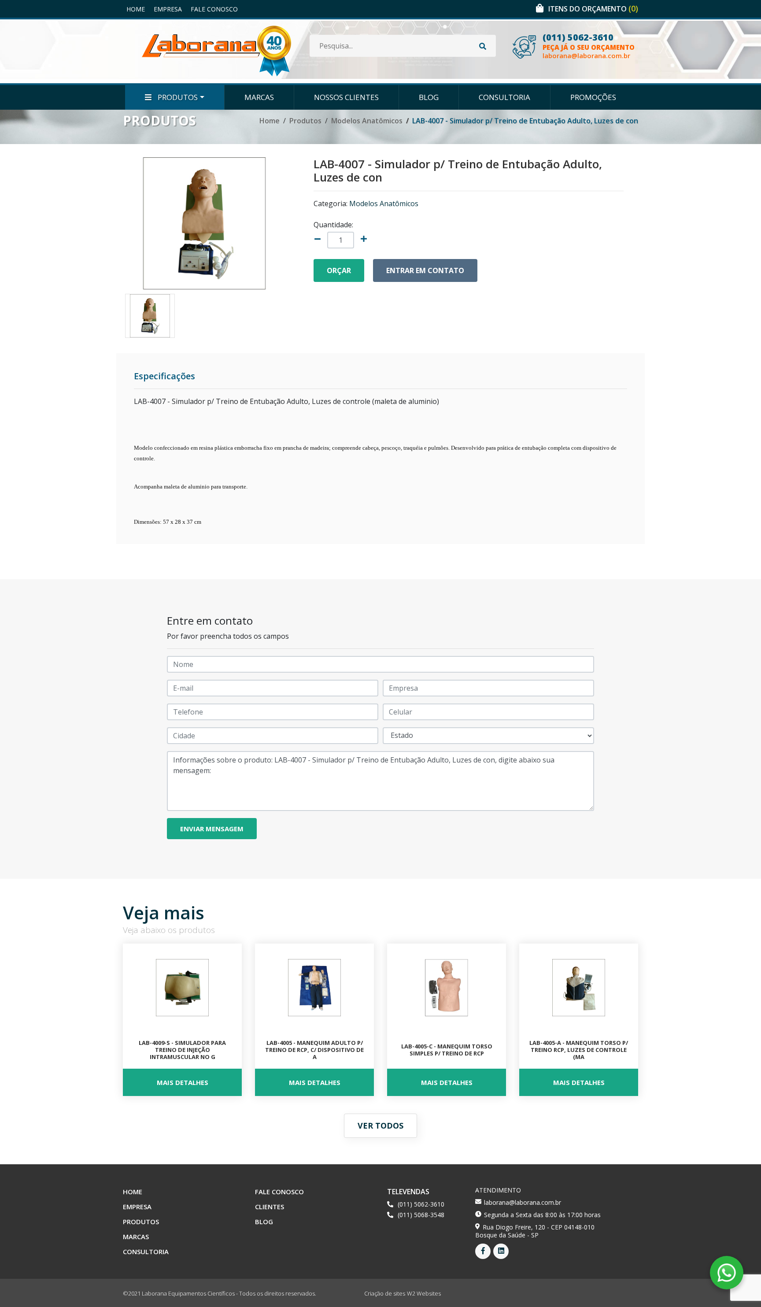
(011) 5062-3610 (578, 37)
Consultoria (504, 97)
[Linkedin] (501, 1251)
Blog (429, 97)
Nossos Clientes (346, 97)
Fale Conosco (214, 9)
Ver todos (380, 1125)
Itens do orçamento (593, 9)
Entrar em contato (425, 270)
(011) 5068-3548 (421, 1215)
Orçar (339, 270)
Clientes (269, 1206)
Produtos (177, 97)
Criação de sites (384, 1293)
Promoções (593, 97)
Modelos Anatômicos (367, 121)
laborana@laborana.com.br (586, 55)
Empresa (168, 9)
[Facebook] (483, 1251)
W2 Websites (424, 1293)
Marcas (259, 97)
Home (135, 9)
